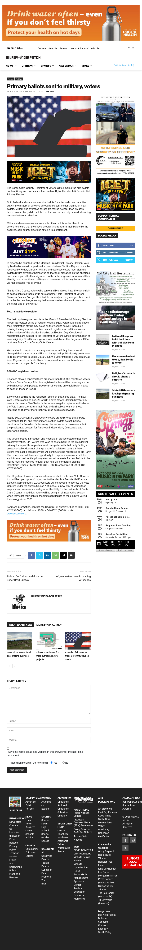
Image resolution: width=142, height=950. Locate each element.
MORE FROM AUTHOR (49, 624)
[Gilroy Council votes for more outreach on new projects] (48, 641)
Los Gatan (103, 872)
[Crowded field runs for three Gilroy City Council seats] (78, 641)
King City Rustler (107, 868)
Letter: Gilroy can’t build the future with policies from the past (123, 341)
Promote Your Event (46, 880)
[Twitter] (39, 555)
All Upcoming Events (46, 856)
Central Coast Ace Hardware (62, 834)
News (10, 79)
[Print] (71, 555)
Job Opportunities (132, 801)
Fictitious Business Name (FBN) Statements (83, 822)
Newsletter (15, 821)
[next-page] (14, 666)
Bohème (102, 918)
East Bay (103, 928)
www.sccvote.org (16, 513)
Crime (28, 830)
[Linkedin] (47, 555)
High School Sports (45, 830)
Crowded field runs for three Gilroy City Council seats (77, 656)
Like (131, 245)
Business (30, 827)
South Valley (105, 932)
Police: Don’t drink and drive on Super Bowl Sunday (25, 578)
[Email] (63, 555)
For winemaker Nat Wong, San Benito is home (123, 359)
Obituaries (63, 801)
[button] (125, 65)
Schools (29, 834)
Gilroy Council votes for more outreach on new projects (47, 656)
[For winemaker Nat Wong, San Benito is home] (102, 360)
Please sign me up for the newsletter (29, 762)
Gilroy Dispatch (106, 851)
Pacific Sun (104, 836)
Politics (19, 79)
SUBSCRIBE (15, 810)
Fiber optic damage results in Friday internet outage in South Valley (114, 316)
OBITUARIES (64, 798)
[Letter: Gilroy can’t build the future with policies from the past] (102, 339)
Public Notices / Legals (82, 814)
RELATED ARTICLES (20, 624)
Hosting (78, 860)
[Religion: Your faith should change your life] (102, 377)
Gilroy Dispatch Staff (17, 91)
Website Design (82, 857)
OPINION (30, 845)
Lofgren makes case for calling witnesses (73, 578)
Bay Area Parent (107, 914)
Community (31, 849)
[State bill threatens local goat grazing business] (19, 641)
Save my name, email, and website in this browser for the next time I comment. (46, 753)
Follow (129, 252)
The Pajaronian (106, 893)
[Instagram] (133, 48)
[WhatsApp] (55, 555)
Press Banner (105, 879)
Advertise (30, 801)
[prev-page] (9, 666)
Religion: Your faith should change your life (123, 376)
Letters (29, 855)
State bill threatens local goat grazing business (123, 393)
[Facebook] (129, 48)
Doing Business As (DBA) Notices (83, 830)
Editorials (30, 852)
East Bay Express (107, 812)
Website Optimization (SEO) (81, 867)
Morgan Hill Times (107, 875)
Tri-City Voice (105, 900)
